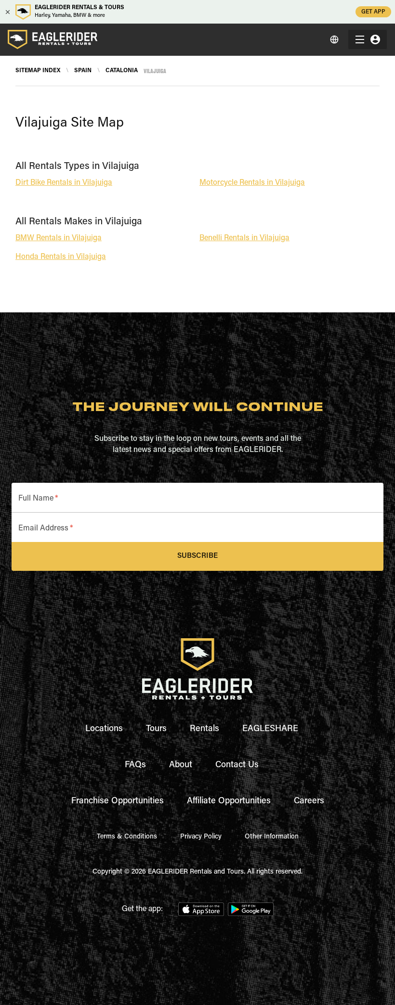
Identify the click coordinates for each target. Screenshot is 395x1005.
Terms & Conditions (127, 837)
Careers (309, 801)
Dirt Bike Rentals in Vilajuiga (63, 183)
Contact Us (237, 765)
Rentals (204, 729)
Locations (104, 729)
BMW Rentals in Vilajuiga (58, 238)
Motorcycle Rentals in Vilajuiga (252, 183)
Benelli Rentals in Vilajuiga (244, 238)
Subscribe (197, 556)
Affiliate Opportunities (229, 801)
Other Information (272, 837)
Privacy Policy (201, 837)
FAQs (135, 765)
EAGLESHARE (270, 729)
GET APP (373, 12)
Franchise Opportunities (117, 801)
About (180, 765)
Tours (156, 729)
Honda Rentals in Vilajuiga (60, 257)
